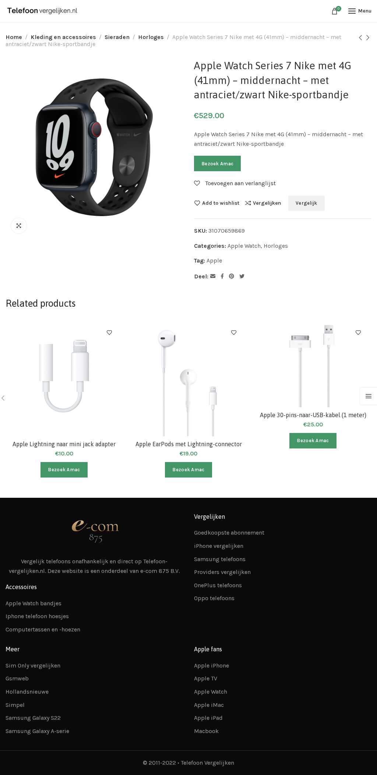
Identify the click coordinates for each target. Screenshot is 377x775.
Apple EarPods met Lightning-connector (188, 444)
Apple (214, 260)
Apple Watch (244, 245)
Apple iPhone (211, 665)
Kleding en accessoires (63, 37)
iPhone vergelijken (218, 545)
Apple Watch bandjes (33, 603)
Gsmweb (17, 678)
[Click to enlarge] (19, 225)
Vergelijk (306, 203)
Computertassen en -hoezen (43, 629)
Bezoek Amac (217, 163)
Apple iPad (208, 717)
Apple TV (205, 678)
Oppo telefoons (214, 598)
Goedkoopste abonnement (229, 532)
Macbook (206, 731)
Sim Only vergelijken (33, 665)
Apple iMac (209, 704)
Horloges (151, 37)
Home (14, 37)
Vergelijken (267, 203)
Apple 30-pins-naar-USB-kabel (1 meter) (313, 415)
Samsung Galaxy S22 (33, 717)
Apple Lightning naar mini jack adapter (64, 444)
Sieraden (117, 37)
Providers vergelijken (222, 571)
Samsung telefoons (220, 559)
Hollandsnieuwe (27, 691)
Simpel (15, 704)
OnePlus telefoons (218, 585)
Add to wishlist (220, 203)
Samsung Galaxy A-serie (37, 731)
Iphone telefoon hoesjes (37, 616)
